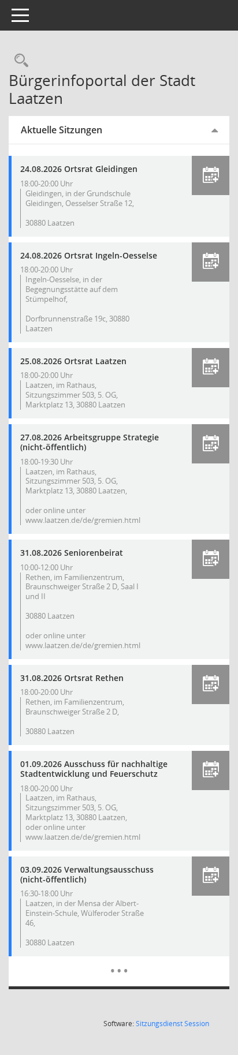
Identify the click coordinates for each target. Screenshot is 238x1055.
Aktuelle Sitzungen (61, 130)
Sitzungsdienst (172, 1023)
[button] (210, 175)
